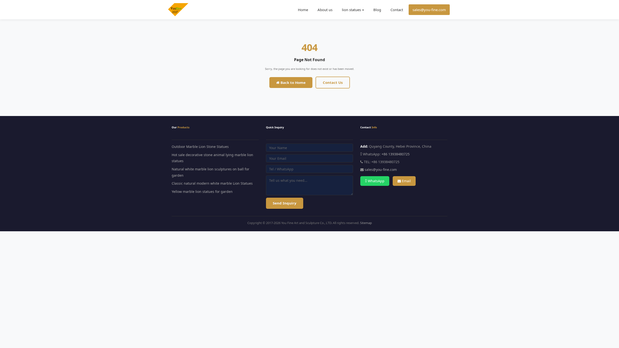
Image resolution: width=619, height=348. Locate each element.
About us (324, 9)
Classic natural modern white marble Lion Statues (212, 183)
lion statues (351, 9)
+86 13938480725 (396, 154)
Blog (377, 9)
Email (406, 181)
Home (303, 9)
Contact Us (333, 82)
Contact (397, 9)
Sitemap (366, 223)
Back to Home (293, 82)
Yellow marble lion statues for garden (202, 191)
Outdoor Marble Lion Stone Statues (200, 146)
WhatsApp (375, 181)
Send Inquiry (284, 203)
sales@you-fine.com (429, 9)
